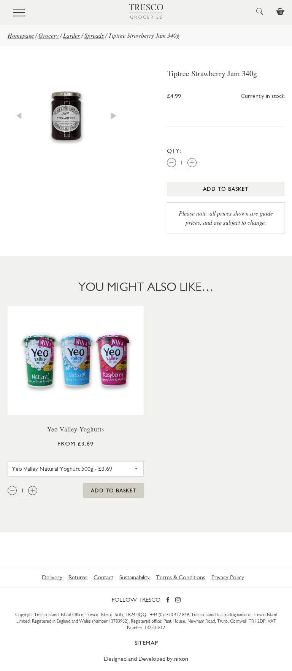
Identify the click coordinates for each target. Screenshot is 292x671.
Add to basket (225, 189)
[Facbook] (168, 600)
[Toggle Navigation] (19, 12)
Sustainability (134, 577)
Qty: (174, 150)
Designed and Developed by (146, 658)
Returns (77, 577)
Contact (103, 577)
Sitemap (146, 642)
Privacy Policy (227, 577)
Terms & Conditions (180, 577)
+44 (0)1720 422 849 (169, 614)
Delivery (52, 577)
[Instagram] (178, 600)
